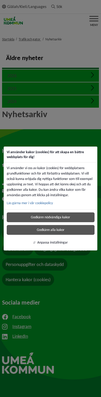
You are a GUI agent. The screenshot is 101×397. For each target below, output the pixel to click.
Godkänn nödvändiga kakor (50, 217)
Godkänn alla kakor (50, 230)
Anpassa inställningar (52, 242)
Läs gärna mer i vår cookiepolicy (30, 203)
